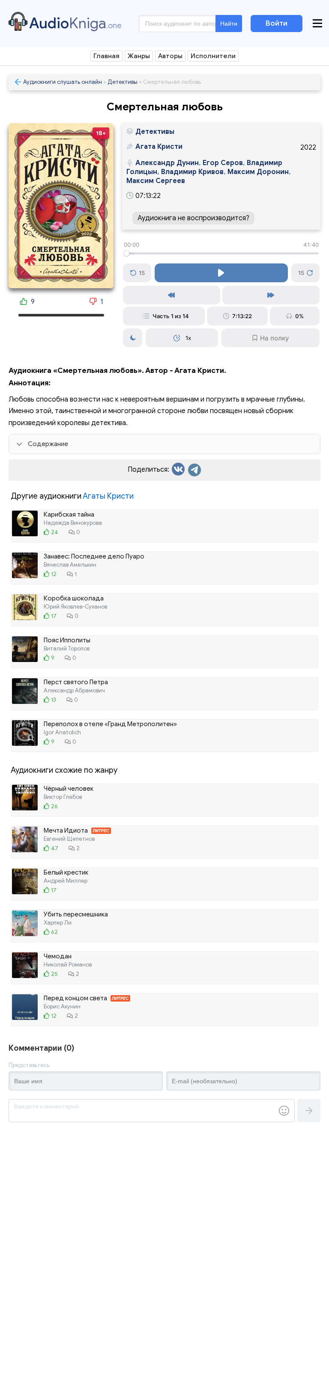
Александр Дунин (167, 163)
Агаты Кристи (108, 496)
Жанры (139, 56)
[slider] (221, 253)
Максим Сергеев (155, 181)
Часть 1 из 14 (171, 316)
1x (188, 337)
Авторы (170, 56)
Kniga (75, 23)
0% (299, 316)
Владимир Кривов (192, 172)
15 (142, 272)
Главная (106, 56)
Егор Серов (223, 163)
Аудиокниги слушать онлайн (62, 82)
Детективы (123, 82)
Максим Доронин (258, 172)
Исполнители (213, 56)
